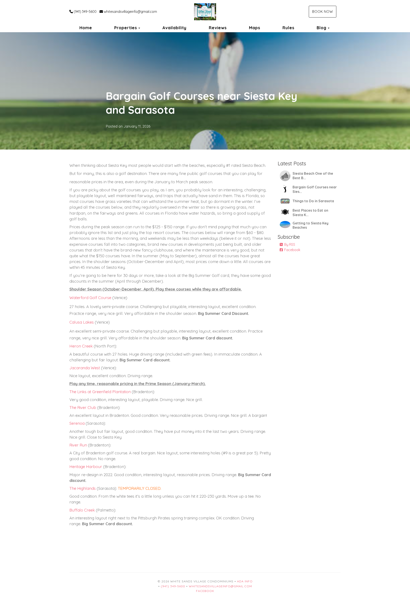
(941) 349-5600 (85, 11)
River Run (78, 445)
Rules (288, 27)
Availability (174, 27)
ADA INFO (245, 581)
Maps (254, 27)
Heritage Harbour (85, 466)
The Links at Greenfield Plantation (100, 391)
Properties (125, 27)
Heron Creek (81, 346)
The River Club (82, 407)
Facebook (292, 250)
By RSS (289, 244)
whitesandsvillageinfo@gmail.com (130, 11)
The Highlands (82, 488)
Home (85, 27)
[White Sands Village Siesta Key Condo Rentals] (205, 11)
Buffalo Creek (82, 510)
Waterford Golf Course (90, 297)
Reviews (218, 27)
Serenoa (77, 423)
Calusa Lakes (81, 322)
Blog (322, 27)
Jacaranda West (84, 367)
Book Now (322, 11)
